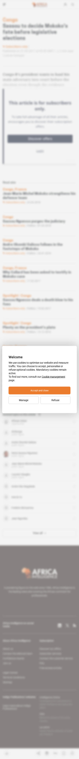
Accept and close (39, 390)
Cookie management (53, 376)
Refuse (55, 400)
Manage (23, 400)
